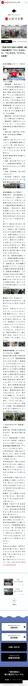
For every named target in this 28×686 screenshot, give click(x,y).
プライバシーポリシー (17, 679)
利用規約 (7, 679)
